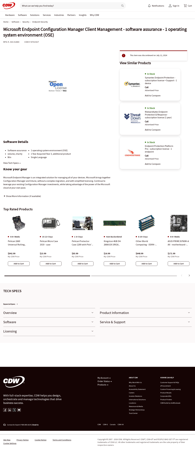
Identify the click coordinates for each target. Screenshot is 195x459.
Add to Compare (152, 95)
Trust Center (133, 413)
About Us (132, 386)
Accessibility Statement (137, 389)
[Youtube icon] (19, 410)
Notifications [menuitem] (158, 5)
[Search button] (122, 5)
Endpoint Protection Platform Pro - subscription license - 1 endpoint (159, 148)
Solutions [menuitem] (34, 15)
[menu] (156, 5)
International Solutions (137, 399)
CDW (99, 424)
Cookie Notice (40, 440)
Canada (112, 424)
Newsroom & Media (136, 406)
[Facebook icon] (5, 410)
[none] (9, 15)
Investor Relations (135, 396)
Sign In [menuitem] (176, 5)
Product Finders (166, 399)
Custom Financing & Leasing (170, 389)
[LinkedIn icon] (9, 410)
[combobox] (68, 5)
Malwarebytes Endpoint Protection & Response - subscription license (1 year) (158, 114)
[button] (188, 5)
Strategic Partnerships (137, 410)
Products (102, 384)
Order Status (104, 381)
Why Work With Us (135, 382)
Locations (132, 403)
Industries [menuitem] (59, 15)
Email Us (35, 425)
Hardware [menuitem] (10, 15)
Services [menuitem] (47, 15)
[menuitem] (149, 5)
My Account (103, 377)
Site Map (6, 440)
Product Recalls (165, 393)
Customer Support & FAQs (169, 382)
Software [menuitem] (22, 15)
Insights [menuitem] (83, 15)
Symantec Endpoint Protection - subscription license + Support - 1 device (161, 80)
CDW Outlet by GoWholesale (170, 403)
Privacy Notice (23, 440)
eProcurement (165, 386)
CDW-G (105, 424)
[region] (97, 245)
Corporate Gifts (165, 396)
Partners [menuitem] (71, 15)
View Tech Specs (11, 162)
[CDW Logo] (8, 5)
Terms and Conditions (62, 440)
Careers (131, 393)
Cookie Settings (9, 443)
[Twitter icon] (14, 410)
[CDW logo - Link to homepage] (8, 5)
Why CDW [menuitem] (94, 15)
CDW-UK (121, 424)
